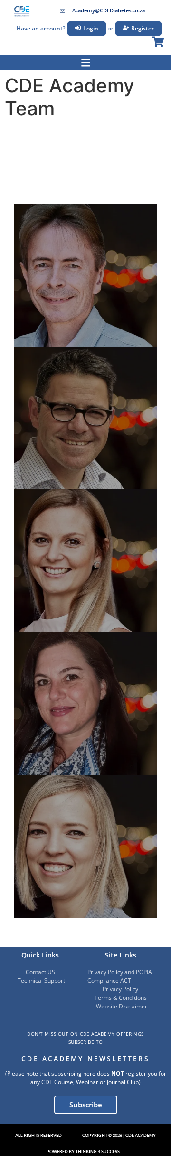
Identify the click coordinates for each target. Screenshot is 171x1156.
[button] (38, 1135)
